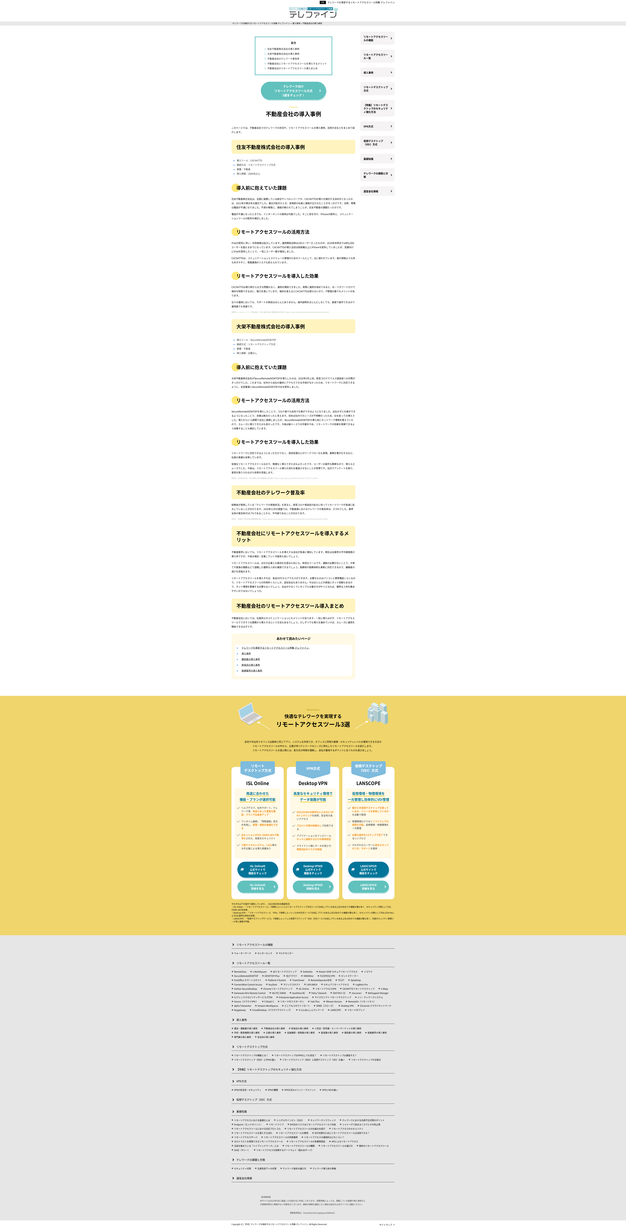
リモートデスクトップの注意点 (366, 1059)
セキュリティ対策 (242, 1168)
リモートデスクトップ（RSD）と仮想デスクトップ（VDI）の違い (313, 1059)
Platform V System (277, 980)
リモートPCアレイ (356, 1009)
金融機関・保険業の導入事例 (301, 1032)
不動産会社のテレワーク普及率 (283, 58)
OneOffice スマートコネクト (247, 980)
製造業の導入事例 (329, 1032)
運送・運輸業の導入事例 (245, 1028)
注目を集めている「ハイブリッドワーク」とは (256, 1145)
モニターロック (264, 953)
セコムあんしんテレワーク (311, 1009)
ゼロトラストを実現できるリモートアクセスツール (258, 1141)
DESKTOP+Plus (272, 975)
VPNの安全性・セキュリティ (247, 1089)
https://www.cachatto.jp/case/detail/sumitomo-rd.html (306, 312)
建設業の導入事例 (251, 659)
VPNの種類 (273, 1089)
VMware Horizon (334, 1001)
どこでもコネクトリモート (297, 1005)
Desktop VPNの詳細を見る (313, 886)
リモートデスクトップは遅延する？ (340, 1055)
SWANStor (309, 975)
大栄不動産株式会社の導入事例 (283, 53)
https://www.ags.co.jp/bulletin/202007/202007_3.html (295, 478)
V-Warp (384, 988)
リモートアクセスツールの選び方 (337, 1145)
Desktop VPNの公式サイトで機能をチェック (313, 869)
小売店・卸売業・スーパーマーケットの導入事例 (338, 1028)
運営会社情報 (371, 191)
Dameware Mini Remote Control (250, 992)
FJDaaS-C (269, 1001)
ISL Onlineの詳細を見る (257, 886)
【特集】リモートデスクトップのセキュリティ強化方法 (376, 108)
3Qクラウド (291, 975)
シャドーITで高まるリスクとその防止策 (361, 1124)
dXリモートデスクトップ (285, 971)
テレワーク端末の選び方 (294, 1168)
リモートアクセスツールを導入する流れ (253, 1132)
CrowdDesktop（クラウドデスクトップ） (272, 1009)
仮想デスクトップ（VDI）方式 (373, 142)
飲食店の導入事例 (251, 664)
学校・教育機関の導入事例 (247, 1032)
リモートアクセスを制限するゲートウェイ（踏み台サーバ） (284, 1150)
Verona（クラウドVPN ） (246, 1001)
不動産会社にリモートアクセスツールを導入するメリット (297, 63)
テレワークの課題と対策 (376, 175)
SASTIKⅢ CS (339, 992)
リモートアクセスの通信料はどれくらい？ (324, 1137)
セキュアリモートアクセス (336, 984)
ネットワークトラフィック (323, 1120)
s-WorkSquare (260, 971)
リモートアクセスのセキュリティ (347, 1128)
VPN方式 (368, 126)
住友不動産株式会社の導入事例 (283, 48)
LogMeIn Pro (361, 984)
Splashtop (356, 980)
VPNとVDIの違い (330, 1089)
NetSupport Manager (378, 992)
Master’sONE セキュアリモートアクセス (338, 971)
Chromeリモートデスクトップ (277, 988)
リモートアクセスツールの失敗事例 (281, 1137)
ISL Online (304, 988)
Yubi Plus (315, 1001)
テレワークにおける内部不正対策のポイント (363, 1120)
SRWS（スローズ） (325, 1005)
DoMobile (308, 971)
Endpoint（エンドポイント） (248, 1124)
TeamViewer (298, 980)
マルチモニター (286, 953)
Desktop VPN (347, 1005)
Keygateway (240, 1009)
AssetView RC (298, 992)
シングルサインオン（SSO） (290, 1120)
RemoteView (240, 971)
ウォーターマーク (242, 953)
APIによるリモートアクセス (345, 1141)
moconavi (357, 992)
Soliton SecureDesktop (245, 988)
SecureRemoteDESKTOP (246, 975)
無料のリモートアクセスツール (374, 1145)
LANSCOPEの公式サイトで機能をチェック (368, 869)
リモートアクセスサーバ (245, 1137)
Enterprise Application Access (293, 997)
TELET (341, 980)
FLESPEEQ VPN (327, 975)
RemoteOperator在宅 (321, 980)
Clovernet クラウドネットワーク (375, 1005)
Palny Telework (319, 992)
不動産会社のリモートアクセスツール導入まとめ (292, 68)
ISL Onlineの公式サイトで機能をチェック (257, 869)
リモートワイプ (276, 1124)
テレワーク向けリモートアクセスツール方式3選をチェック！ (293, 90)
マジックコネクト (291, 984)
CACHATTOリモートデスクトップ (359, 988)
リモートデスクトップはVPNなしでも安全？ (295, 1055)
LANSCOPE (335, 1009)
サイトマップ (385, 1224)
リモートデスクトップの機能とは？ (251, 1055)
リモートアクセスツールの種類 (300, 1145)
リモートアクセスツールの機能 (376, 38)
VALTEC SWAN (279, 992)
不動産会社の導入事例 (274, 1028)
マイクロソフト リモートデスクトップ (333, 997)
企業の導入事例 (273, 1032)
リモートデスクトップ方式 (376, 88)
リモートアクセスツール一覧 (376, 56)
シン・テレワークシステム (370, 997)
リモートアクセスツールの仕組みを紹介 (306, 1128)
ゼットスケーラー (349, 975)
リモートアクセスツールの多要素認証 (307, 1141)
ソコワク (368, 971)
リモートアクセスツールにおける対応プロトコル (257, 1128)
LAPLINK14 (312, 984)
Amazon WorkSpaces (268, 1005)
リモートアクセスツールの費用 (293, 1132)
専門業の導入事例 (242, 1036)
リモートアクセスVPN (325, 988)
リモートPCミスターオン (292, 1001)
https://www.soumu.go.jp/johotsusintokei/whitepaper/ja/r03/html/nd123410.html (294, 519)
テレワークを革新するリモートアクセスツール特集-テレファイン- (361, 2)
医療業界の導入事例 (252, 670)
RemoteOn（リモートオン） (362, 1001)
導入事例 (246, 653)
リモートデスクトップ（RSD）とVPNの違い (255, 1059)
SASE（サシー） (242, 1150)
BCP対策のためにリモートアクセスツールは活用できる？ (342, 1132)
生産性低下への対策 (266, 1168)
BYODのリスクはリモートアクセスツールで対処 (313, 1124)
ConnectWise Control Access (248, 984)
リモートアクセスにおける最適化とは (252, 1120)
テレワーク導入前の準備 (324, 1168)
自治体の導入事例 (265, 1036)
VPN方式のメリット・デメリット (300, 1089)
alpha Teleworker (242, 1005)
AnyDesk (272, 984)
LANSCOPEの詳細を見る (368, 886)
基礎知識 (368, 158)
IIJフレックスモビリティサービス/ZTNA (253, 997)
